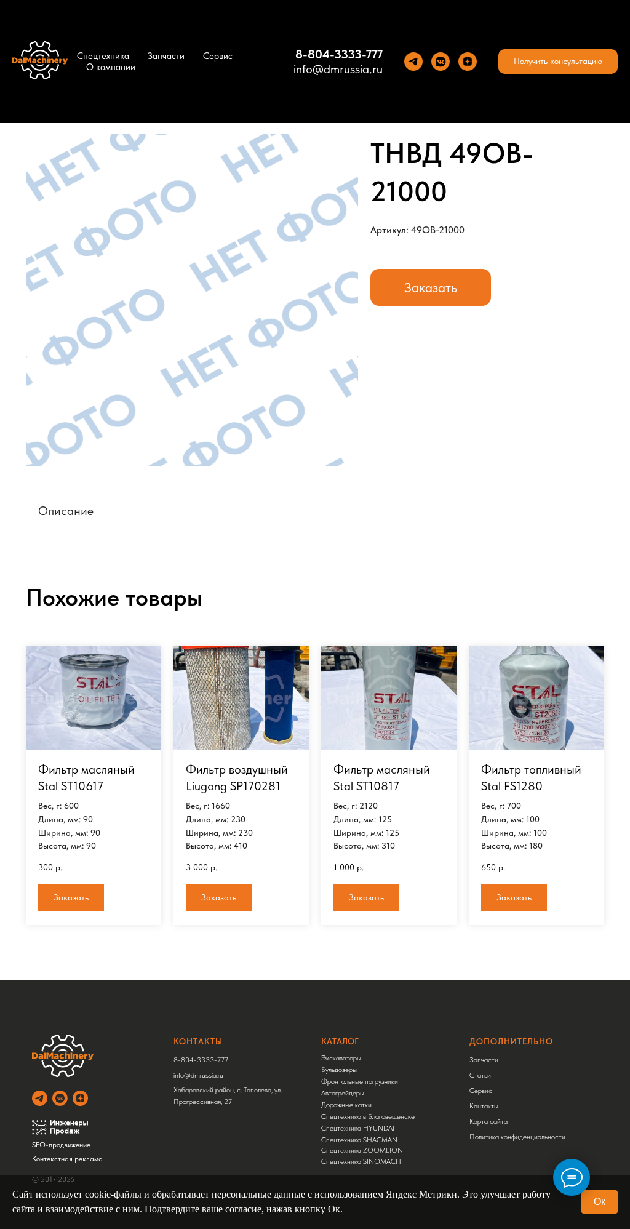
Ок (599, 1201)
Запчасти (166, 56)
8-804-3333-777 (339, 54)
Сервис (218, 56)
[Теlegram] (413, 61)
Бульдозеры (339, 1069)
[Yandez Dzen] (467, 61)
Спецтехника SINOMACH (361, 1161)
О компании (110, 67)
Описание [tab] (66, 510)
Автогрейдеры (342, 1093)
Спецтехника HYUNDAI (357, 1128)
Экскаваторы (341, 1058)
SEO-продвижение (61, 1144)
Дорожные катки (346, 1104)
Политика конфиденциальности (517, 1136)
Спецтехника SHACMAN (359, 1139)
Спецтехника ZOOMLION (362, 1150)
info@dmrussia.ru (338, 69)
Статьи (480, 1075)
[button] (558, 61)
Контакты (483, 1106)
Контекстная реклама (67, 1159)
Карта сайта (488, 1121)
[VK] (440, 61)
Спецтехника (103, 56)
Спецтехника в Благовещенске (368, 1116)
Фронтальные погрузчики (359, 1081)
